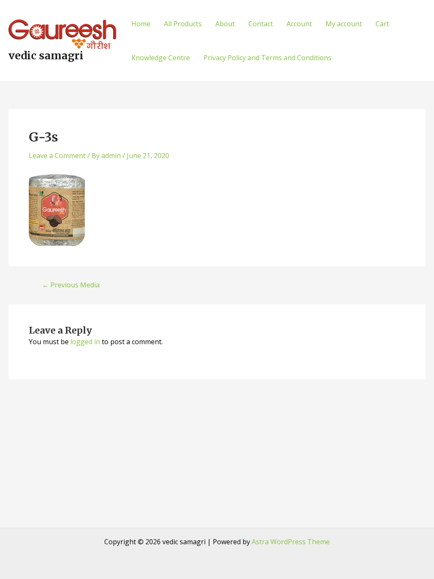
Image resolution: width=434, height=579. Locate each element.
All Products (183, 23)
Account (299, 23)
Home (140, 23)
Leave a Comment (57, 155)
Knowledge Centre (160, 57)
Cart (382, 23)
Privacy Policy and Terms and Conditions (267, 57)
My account (344, 23)
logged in (85, 341)
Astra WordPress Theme (291, 541)
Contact (260, 23)
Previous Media (71, 284)
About (225, 23)
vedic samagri (45, 55)
